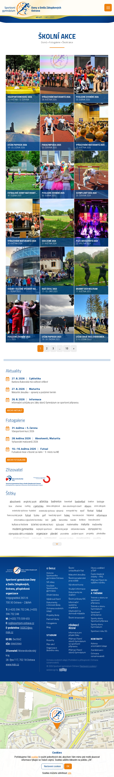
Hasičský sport (55, 515)
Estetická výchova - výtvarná (51, 510)
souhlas (34, 756)
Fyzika (36, 515)
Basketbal (80, 501)
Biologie (100, 501)
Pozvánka (64, 533)
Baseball (68, 501)
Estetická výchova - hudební (24, 510)
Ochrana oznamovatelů (97, 655)
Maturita (85, 524)
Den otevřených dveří (72, 506)
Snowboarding (83, 538)
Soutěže (97, 538)
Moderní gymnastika (22, 529)
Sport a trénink (96, 592)
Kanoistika (63, 520)
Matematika (72, 524)
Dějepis (87, 506)
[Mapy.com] (57, 729)
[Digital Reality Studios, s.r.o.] (63, 670)
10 (66, 348)
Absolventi (15, 501)
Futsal (28, 515)
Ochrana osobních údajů (56, 660)
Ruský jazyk (36, 538)
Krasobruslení (94, 520)
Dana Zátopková (53, 506)
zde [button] (69, 773)
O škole (51, 568)
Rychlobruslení (50, 538)
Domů (44, 42)
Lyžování (60, 524)
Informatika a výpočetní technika (28, 520)
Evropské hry (71, 510)
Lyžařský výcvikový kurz (42, 524)
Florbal (90, 510)
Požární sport (77, 533)
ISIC (47, 519)
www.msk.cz (12, 664)
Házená (90, 515)
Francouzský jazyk (14, 515)
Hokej (67, 515)
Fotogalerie (54, 42)
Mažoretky (97, 524)
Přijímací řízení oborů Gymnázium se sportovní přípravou (77, 642)
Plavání (53, 533)
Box (10, 506)
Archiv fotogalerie (16, 460)
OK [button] (68, 766)
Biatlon (91, 501)
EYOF (82, 510)
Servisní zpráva (66, 538)
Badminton (56, 501)
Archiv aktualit (14, 410)
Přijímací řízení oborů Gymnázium (77, 651)
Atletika (43, 501)
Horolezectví (78, 515)
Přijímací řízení (21, 538)
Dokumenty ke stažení (75, 593)
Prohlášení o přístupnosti (79, 660)
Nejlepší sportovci (44, 529)
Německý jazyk (61, 529)
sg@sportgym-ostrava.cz (21, 623)
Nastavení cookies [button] (88, 666)
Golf (44, 515)
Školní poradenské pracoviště (77, 579)
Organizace (42, 533)
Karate (73, 520)
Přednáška (101, 533)
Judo (54, 520)
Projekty (90, 533)
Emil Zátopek (99, 506)
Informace (102, 515)
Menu (108, 7)
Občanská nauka (78, 529)
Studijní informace (77, 589)
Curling (27, 506)
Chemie (18, 506)
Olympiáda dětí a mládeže (21, 533)
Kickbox (82, 520)
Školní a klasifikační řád (76, 569)
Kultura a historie (20, 524)
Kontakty (96, 638)
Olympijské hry (95, 529)
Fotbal (99, 510)
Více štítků (57, 544)
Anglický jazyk (30, 501)
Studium (51, 635)
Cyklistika (38, 506)
